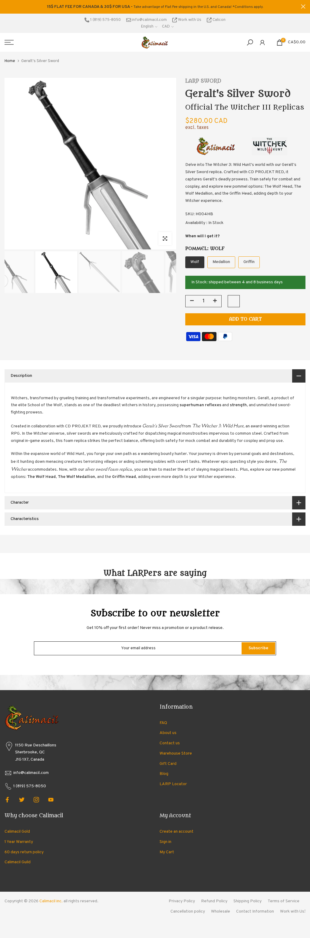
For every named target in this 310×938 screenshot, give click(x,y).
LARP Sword (203, 81)
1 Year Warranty (19, 841)
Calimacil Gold (17, 831)
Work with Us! (292, 911)
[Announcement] (155, 7)
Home (10, 61)
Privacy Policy (182, 901)
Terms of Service (283, 901)
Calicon (219, 20)
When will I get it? (202, 236)
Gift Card (168, 763)
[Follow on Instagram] (36, 799)
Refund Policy (214, 901)
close (7, 6)
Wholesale (220, 911)
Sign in (165, 841)
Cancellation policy (187, 911)
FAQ (163, 723)
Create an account (176, 831)
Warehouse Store (176, 753)
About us (168, 733)
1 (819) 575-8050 (105, 20)
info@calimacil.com (149, 20)
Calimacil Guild (18, 862)
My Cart (167, 852)
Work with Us (189, 20)
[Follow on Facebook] (7, 799)
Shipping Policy (247, 901)
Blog (164, 773)
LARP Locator (173, 784)
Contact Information (255, 911)
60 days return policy (24, 852)
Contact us (170, 743)
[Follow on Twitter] (22, 799)
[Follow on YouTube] (51, 799)
